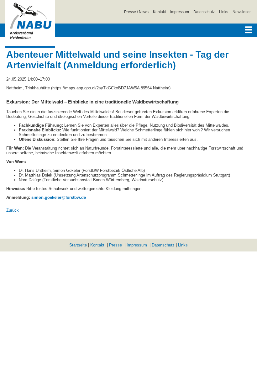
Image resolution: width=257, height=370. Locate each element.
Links (223, 12)
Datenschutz (204, 12)
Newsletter (242, 12)
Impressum (179, 12)
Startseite (78, 245)
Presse (115, 245)
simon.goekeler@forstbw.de (58, 197)
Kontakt (159, 12)
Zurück (12, 210)
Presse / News (136, 12)
